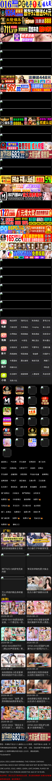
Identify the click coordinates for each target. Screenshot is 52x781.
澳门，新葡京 (6, 512)
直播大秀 (36, 512)
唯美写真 (35, 360)
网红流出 (35, 340)
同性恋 (46, 367)
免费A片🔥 (27, 518)
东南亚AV (46, 334)
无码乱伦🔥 (5, 505)
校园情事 (24, 374)
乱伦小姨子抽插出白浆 (38, 592)
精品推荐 (13, 320)
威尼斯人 (4, 462)
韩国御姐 (24, 334)
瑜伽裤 (35, 354)
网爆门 (46, 360)
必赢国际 (14, 474)
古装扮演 (13, 347)
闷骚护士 (46, 354)
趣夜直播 (23, 487)
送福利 (32, 468)
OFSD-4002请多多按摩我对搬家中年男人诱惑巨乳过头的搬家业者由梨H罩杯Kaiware (38, 623)
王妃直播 (42, 480)
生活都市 (13, 374)
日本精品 (24, 327)
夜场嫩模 (33, 487)
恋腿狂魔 (46, 347)
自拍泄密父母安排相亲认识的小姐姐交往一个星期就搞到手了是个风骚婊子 (38, 676)
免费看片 (17, 512)
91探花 (24, 340)
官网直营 (32, 462)
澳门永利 (42, 462)
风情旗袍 (13, 354)
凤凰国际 (23, 474)
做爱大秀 (27, 512)
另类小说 (13, 380)
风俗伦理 (46, 374)
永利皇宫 (36, 493)
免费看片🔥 (5, 499)
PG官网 (14, 462)
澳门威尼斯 (5, 518)
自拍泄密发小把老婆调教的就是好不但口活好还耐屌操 (12, 675)
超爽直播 (4, 480)
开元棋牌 (22, 462)
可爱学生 (35, 347)
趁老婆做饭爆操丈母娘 (12, 548)
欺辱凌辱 (13, 340)
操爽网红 (45, 474)
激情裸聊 (27, 499)
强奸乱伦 (24, 320)
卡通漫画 (13, 360)
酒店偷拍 (22, 480)
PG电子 (4, 468)
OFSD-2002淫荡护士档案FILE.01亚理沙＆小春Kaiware (38, 648)
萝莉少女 (46, 320)
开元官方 (16, 505)
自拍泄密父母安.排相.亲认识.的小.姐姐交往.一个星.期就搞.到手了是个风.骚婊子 (38, 702)
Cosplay (35, 327)
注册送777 (23, 468)
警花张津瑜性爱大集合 (38, 568)
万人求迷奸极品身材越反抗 (12, 593)
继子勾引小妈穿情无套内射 (12, 570)
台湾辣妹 (13, 334)
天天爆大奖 (26, 505)
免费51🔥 (37, 499)
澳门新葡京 (5, 493)
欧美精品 (35, 320)
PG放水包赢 (34, 474)
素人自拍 (46, 327)
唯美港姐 (35, 334)
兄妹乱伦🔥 (38, 518)
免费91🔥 (16, 518)
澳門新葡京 (26, 493)
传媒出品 (13, 367)
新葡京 (40, 468)
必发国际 (43, 487)
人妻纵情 (35, 374)
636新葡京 (17, 499)
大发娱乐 (15, 493)
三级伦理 (13, 327)
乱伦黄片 (4, 487)
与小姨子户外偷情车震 (38, 548)
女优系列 (24, 347)
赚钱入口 (16, 524)
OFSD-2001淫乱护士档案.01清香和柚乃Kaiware (38, 728)
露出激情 (24, 360)
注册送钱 (13, 468)
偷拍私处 (14, 487)
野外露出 (46, 340)
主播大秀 (32, 480)
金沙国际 (37, 505)
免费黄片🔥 (5, 524)
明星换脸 (24, 354)
